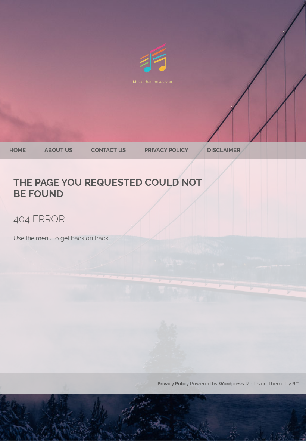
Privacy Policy (166, 150)
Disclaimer (223, 150)
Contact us (108, 150)
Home (17, 150)
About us (58, 150)
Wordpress (231, 383)
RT (295, 383)
